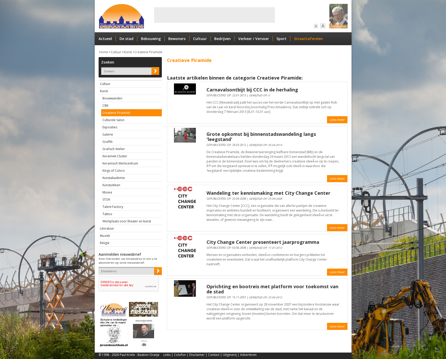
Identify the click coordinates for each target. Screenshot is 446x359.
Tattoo (107, 214)
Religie (104, 243)
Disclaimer (197, 355)
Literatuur (107, 228)
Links (167, 355)
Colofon (180, 355)
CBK (105, 105)
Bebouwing (151, 38)
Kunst (128, 52)
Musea (107, 192)
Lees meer (337, 120)
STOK (106, 199)
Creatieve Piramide (148, 52)
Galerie (107, 134)
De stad (126, 38)
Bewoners (177, 38)
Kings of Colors (113, 170)
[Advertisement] (214, 15)
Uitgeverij (230, 355)
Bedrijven (222, 38)
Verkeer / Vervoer (253, 38)
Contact (213, 355)
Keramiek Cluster (114, 156)
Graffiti (107, 141)
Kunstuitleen (111, 185)
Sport (281, 38)
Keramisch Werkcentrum (120, 163)
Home (103, 52)
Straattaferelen (308, 38)
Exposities (109, 127)
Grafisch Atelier (113, 149)
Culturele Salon (113, 120)
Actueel (105, 38)
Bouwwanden (112, 98)
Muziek (105, 235)
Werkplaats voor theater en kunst (126, 221)
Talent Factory (112, 207)
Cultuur (200, 38)
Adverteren (248, 355)
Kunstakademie (113, 178)
